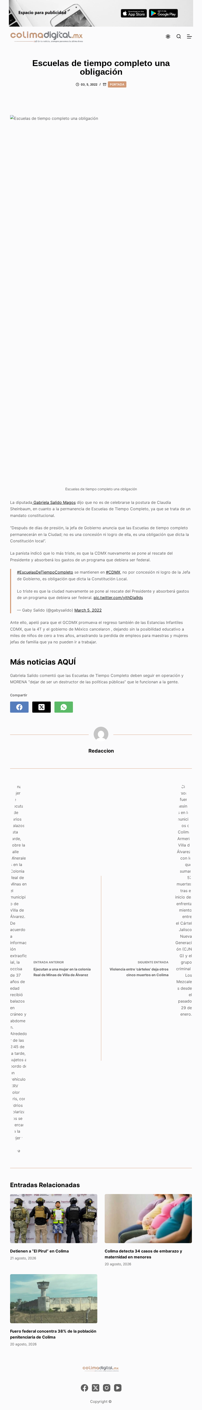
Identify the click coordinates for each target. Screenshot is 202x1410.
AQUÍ (66, 661)
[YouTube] (117, 1388)
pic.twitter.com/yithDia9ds (118, 597)
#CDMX (113, 572)
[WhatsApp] (63, 707)
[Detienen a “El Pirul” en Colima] (53, 1218)
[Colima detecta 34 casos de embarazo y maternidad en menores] (148, 1218)
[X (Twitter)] (41, 707)
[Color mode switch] (168, 36)
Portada (117, 84)
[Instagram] (106, 1388)
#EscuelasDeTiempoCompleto (45, 572)
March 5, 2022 (88, 610)
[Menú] (189, 36)
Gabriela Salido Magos (54, 502)
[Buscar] (179, 36)
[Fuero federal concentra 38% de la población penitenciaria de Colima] (53, 1298)
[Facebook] (19, 707)
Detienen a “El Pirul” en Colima (39, 1251)
